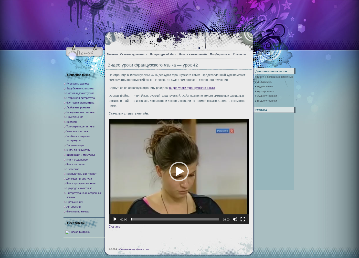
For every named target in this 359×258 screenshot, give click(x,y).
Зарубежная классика (80, 88)
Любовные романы (78, 107)
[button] (179, 171)
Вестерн (71, 121)
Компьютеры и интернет (81, 173)
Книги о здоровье (77, 159)
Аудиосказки (265, 86)
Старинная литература (80, 97)
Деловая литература (79, 178)
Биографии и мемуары (80, 154)
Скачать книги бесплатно (134, 249)
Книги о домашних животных (275, 76)
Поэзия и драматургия (80, 93)
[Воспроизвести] (115, 219)
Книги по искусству (78, 149)
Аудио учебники (267, 95)
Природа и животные (79, 188)
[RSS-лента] (245, 40)
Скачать (114, 226)
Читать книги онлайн (193, 54)
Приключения (74, 116)
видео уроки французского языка (192, 88)
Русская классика (77, 83)
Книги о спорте (75, 164)
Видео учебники (267, 100)
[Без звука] (234, 219)
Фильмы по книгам (78, 211)
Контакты (239, 54)
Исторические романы (80, 112)
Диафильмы (264, 81)
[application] (179, 171)
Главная (112, 54)
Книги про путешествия (80, 183)
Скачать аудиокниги (134, 54)
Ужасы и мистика (77, 131)
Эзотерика (72, 169)
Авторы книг (74, 206)
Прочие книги (74, 202)
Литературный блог (163, 54)
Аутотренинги (265, 91)
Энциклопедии (75, 145)
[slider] (175, 219)
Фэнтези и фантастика (80, 102)
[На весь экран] (242, 219)
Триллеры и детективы (80, 126)
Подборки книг (220, 54)
